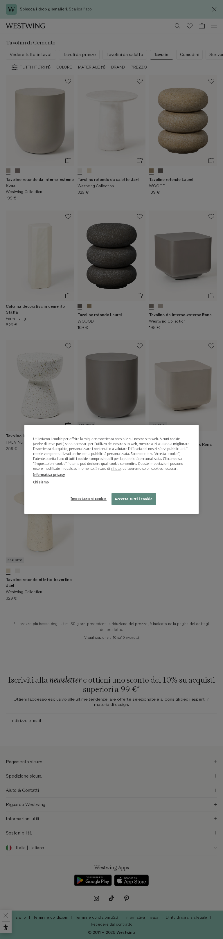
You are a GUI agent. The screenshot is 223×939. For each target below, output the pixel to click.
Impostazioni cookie (89, 499)
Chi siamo (41, 482)
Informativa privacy (49, 475)
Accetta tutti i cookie (134, 499)
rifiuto (116, 469)
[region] (111, 469)
